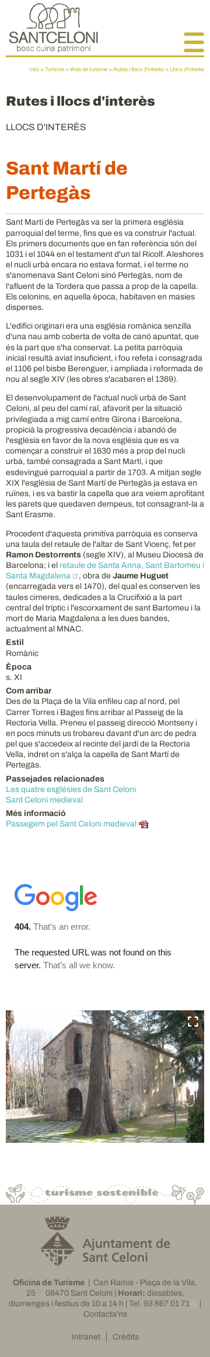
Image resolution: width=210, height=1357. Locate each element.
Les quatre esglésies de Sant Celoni (71, 789)
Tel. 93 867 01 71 (159, 1303)
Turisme (54, 69)
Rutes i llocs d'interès (138, 69)
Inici (34, 69)
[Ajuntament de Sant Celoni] (105, 1261)
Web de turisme (88, 69)
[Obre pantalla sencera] (193, 1022)
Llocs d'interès (187, 69)
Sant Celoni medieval (44, 800)
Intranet (86, 1336)
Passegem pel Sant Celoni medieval (71, 823)
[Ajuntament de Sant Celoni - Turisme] (53, 49)
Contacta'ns (105, 1314)
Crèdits (126, 1336)
